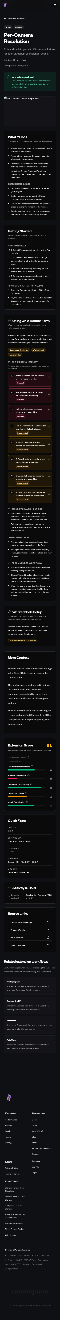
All (6, 1255)
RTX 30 (8, 1259)
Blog (34, 1136)
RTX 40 (45, 1255)
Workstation (43, 1259)
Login (34, 1172)
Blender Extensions (14, 1223)
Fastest (13, 1255)
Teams (8, 1136)
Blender (8, 1125)
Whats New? (37, 1131)
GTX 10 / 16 (30, 1259)
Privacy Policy (11, 1167)
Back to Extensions (16, 18)
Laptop (26, 1264)
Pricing (8, 1142)
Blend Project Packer (14, 1228)
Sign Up (35, 1166)
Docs (34, 1119)
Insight (8, 1131)
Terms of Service (12, 1173)
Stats (34, 1142)
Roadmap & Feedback (42, 1148)
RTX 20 (18, 1259)
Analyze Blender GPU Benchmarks (15, 1216)
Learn (34, 1125)
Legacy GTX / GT (13, 1264)
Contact (35, 1153)
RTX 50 (35, 1255)
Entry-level (37, 1264)
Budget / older (11, 1268)
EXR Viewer (10, 1234)
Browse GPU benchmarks (17, 1249)
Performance (11, 1119)
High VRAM (24, 1255)
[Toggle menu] (54, 5)
